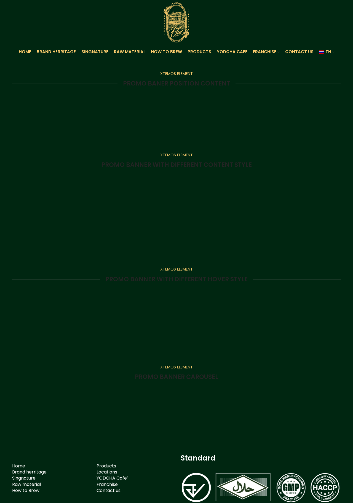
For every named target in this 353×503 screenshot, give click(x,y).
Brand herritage (29, 472)
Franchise (107, 484)
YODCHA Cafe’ (112, 478)
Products (106, 466)
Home (18, 466)
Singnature (24, 478)
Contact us (109, 490)
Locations (107, 472)
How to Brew (25, 490)
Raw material (26, 484)
